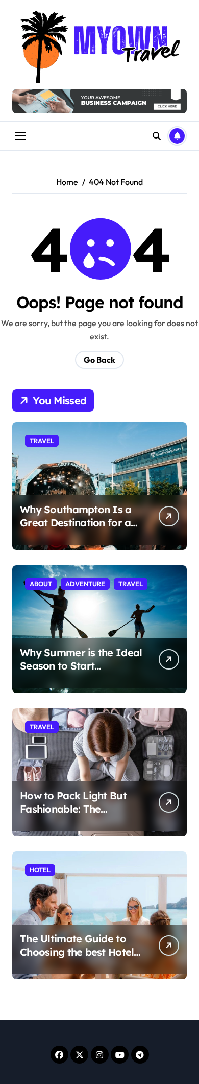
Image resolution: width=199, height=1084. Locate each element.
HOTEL (40, 870)
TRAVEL (42, 440)
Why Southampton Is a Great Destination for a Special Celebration (76, 522)
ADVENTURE (85, 584)
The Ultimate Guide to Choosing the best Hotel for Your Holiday (77, 952)
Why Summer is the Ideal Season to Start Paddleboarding (81, 665)
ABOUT (41, 584)
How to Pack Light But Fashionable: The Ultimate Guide (73, 808)
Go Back (99, 360)
